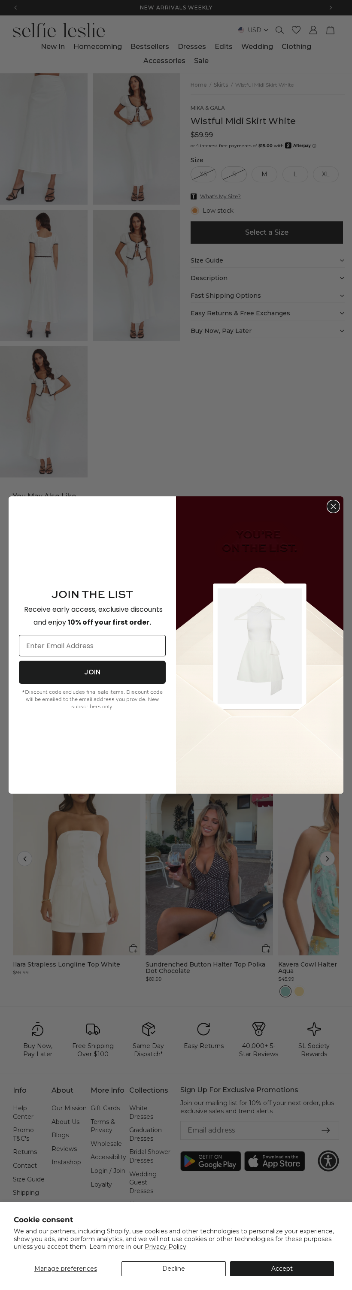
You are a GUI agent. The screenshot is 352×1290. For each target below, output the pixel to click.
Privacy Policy (165, 1247)
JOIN (92, 672)
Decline (173, 1268)
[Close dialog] (333, 506)
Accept (282, 1268)
